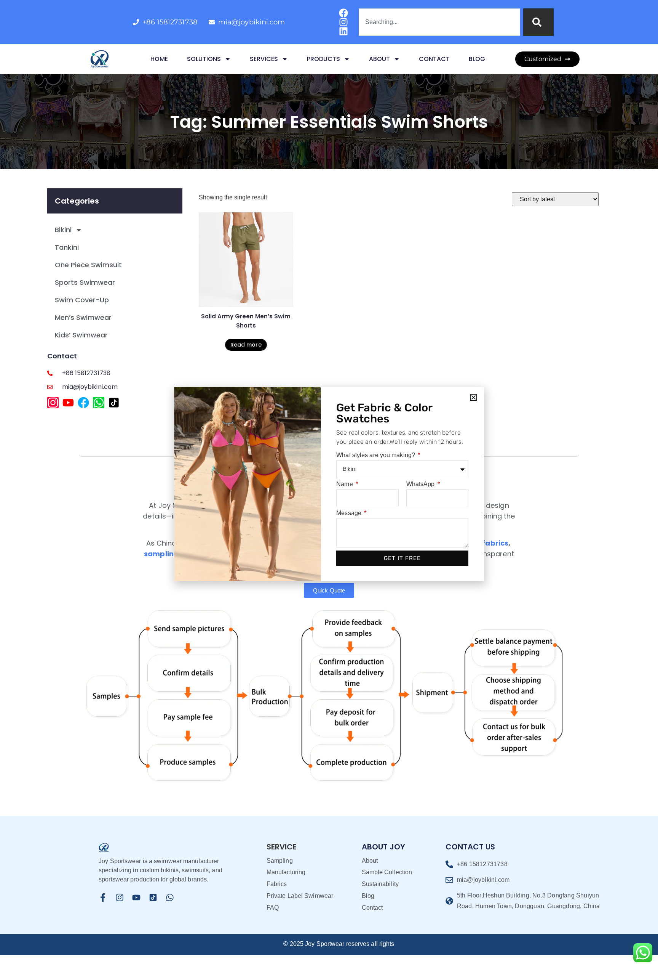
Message (349, 513)
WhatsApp (421, 484)
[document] (329, 484)
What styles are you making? (376, 455)
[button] (473, 397)
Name (345, 484)
